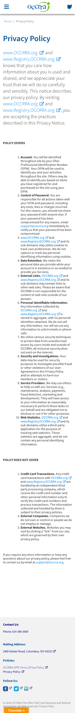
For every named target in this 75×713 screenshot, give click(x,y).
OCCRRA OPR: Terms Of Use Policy (23, 667)
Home (8, 21)
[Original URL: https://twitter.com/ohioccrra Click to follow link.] (18, 688)
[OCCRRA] (39, 7)
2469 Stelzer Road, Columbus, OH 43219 (27, 651)
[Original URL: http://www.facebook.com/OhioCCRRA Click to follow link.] (7, 688)
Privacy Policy (11, 671)
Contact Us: (11, 624)
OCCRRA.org (50, 276)
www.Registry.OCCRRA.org (28, 59)
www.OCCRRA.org (20, 52)
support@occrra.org (34, 226)
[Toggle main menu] (6, 7)
